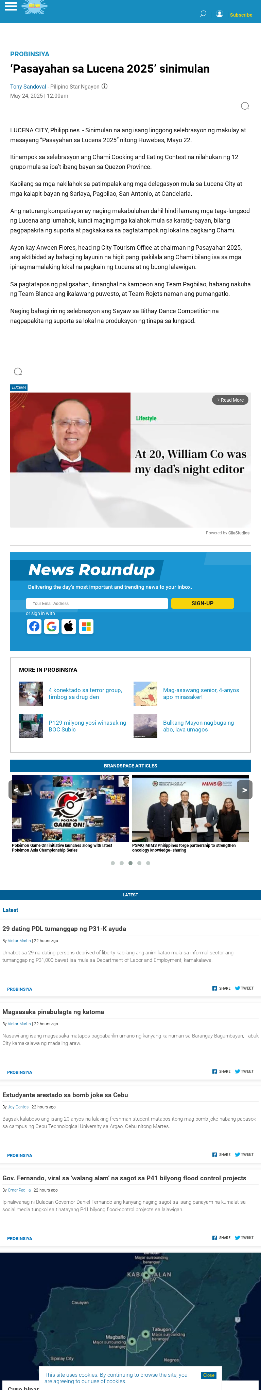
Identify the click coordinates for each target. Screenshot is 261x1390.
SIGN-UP (202, 603)
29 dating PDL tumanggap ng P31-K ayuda (64, 929)
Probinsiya (29, 54)
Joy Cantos (18, 1107)
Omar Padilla (19, 1190)
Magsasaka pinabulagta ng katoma (53, 1012)
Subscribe (241, 15)
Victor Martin (19, 940)
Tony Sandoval (28, 86)
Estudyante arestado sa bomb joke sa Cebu (65, 1095)
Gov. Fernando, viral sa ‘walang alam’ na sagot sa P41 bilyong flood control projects (124, 1178)
